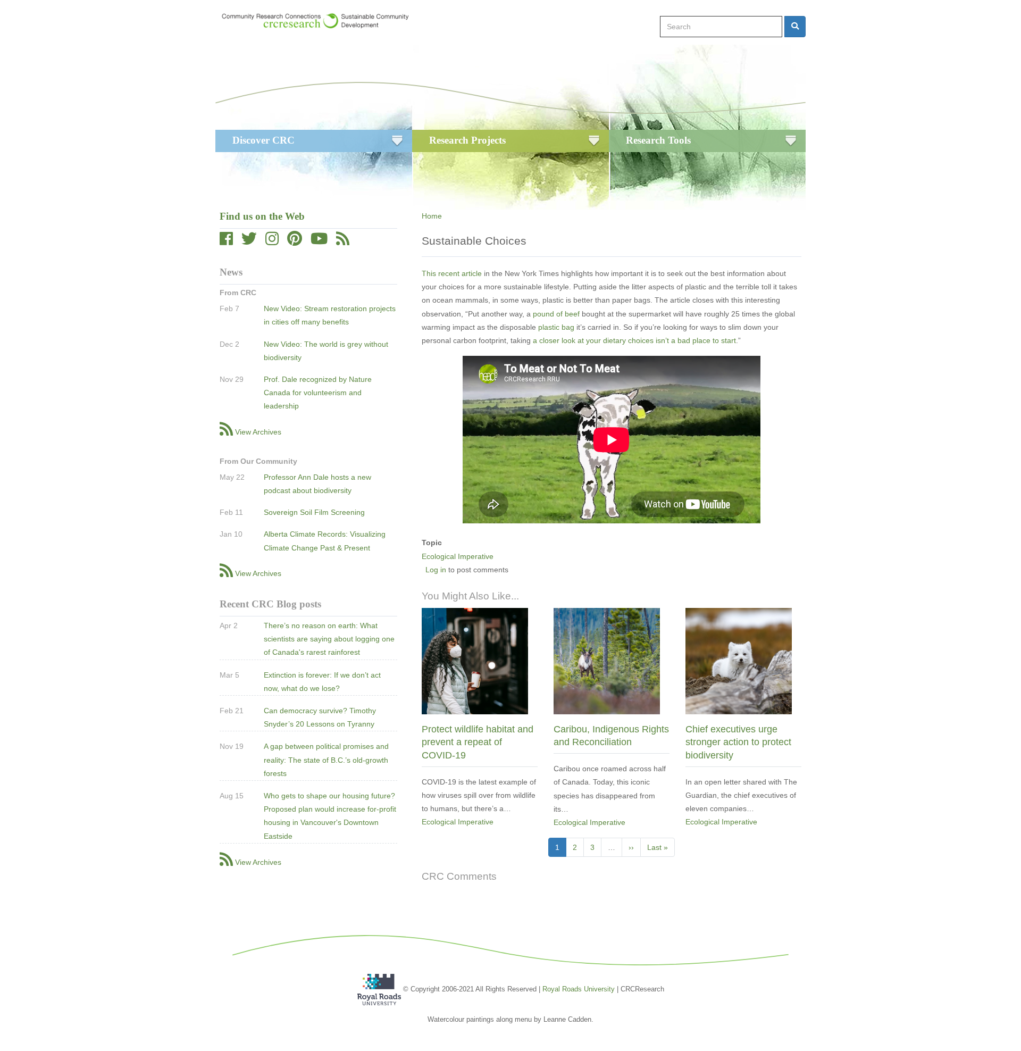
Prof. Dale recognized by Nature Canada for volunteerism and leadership (318, 392)
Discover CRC (263, 140)
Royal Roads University (578, 989)
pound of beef (556, 314)
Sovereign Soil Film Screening (314, 512)
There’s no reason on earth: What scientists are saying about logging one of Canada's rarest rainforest (329, 638)
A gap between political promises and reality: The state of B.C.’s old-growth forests (326, 759)
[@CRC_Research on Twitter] (249, 241)
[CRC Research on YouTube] (319, 241)
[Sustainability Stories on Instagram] (272, 241)
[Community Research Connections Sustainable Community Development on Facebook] (226, 241)
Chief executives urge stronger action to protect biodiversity (738, 742)
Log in (435, 569)
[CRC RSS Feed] (342, 241)
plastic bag (556, 327)
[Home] (320, 20)
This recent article (452, 273)
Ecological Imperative (457, 556)
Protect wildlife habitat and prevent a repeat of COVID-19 (477, 742)
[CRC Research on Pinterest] (294, 241)
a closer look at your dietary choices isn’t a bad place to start (634, 340)
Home (432, 216)
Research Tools (658, 140)
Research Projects (467, 140)
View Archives (258, 432)
